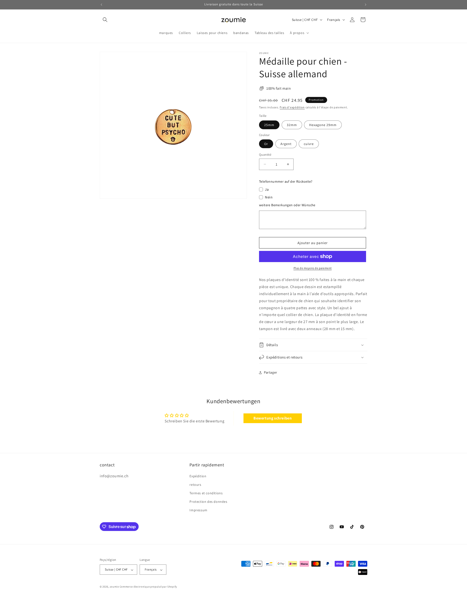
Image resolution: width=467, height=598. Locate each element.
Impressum (198, 510)
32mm (292, 125)
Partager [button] (270, 372)
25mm (269, 125)
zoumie (114, 587)
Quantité (265, 155)
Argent (286, 144)
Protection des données (208, 501)
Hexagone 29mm (323, 125)
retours (195, 484)
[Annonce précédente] (101, 4)
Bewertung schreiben (272, 418)
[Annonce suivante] (365, 4)
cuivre (309, 144)
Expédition (197, 476)
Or (266, 144)
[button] (105, 19)
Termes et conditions (206, 493)
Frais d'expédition (292, 107)
